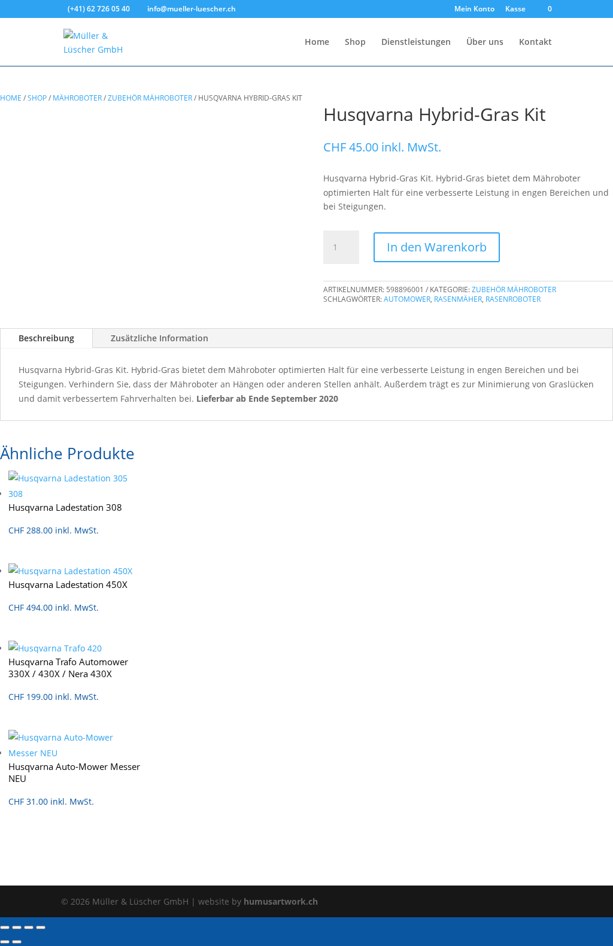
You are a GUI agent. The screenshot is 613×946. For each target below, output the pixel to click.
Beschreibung (46, 338)
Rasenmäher (458, 299)
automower (407, 299)
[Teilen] (29, 927)
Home (317, 42)
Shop (355, 42)
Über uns (484, 42)
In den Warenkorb (437, 247)
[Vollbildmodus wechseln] (17, 927)
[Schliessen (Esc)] (40, 927)
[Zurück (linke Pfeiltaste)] (5, 942)
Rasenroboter (513, 299)
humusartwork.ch (281, 901)
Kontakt (535, 42)
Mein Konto (474, 9)
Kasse (515, 9)
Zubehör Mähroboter (150, 98)
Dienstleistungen (416, 42)
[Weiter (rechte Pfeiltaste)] (17, 942)
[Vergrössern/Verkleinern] (5, 927)
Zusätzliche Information (159, 338)
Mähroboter (77, 98)
